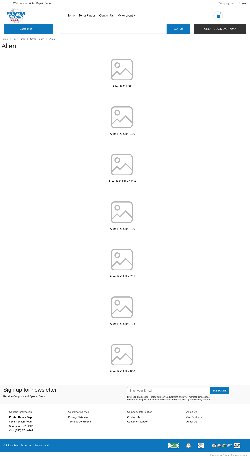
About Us (191, 421)
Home (71, 15)
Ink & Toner (19, 39)
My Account (125, 15)
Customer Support (137, 421)
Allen (52, 39)
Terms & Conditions (79, 421)
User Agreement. (202, 399)
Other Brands (37, 39)
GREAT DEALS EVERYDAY (220, 28)
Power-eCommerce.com (235, 455)
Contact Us (106, 15)
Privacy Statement (78, 417)
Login (242, 3)
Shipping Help (227, 3)
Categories (26, 28)
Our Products (194, 417)
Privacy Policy (182, 399)
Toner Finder (87, 15)
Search (178, 29)
